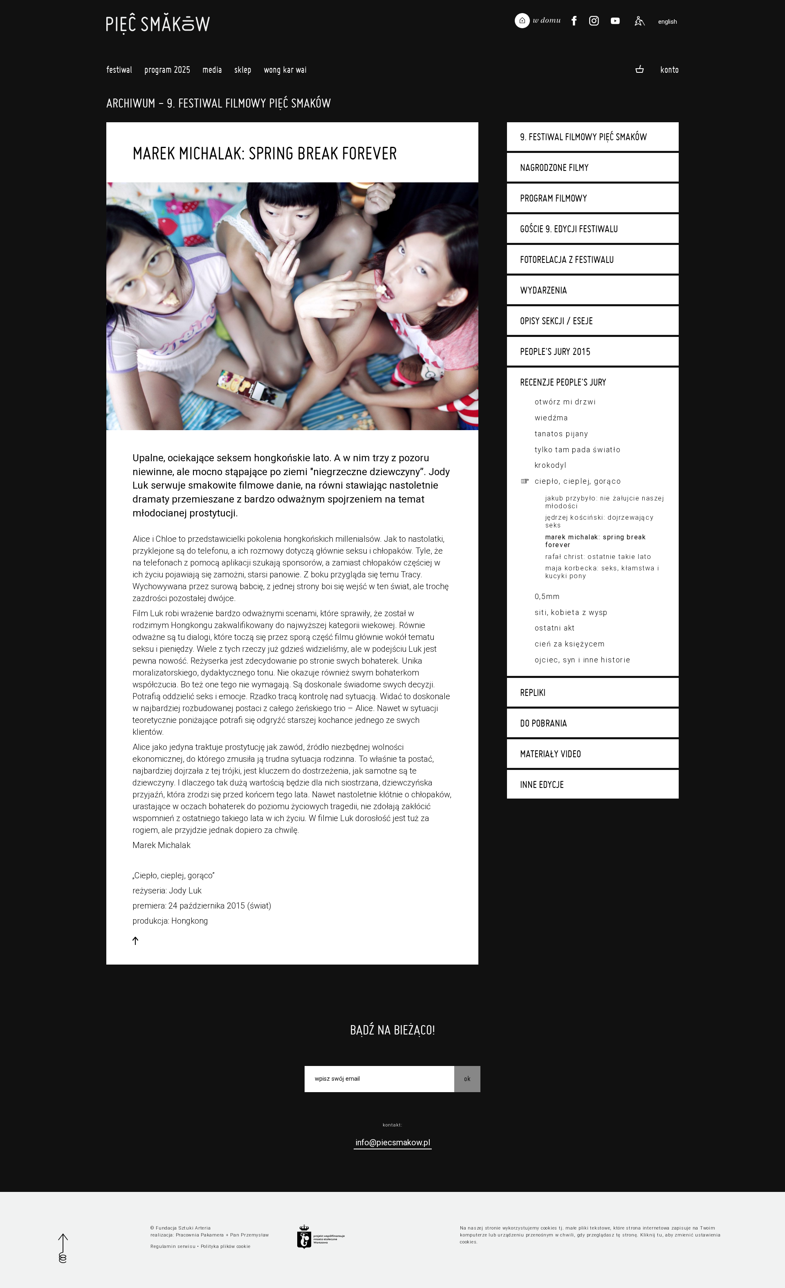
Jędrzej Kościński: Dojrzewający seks (599, 521)
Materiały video (550, 753)
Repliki (532, 692)
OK (467, 1078)
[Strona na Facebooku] (574, 21)
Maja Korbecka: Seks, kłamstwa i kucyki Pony (602, 572)
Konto (669, 69)
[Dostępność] (640, 21)
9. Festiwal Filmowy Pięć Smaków (583, 136)
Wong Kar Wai (285, 69)
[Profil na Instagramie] (594, 21)
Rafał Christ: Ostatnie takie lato (598, 557)
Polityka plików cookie (226, 1246)
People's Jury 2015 (555, 351)
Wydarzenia (543, 290)
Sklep (242, 69)
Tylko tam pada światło (578, 449)
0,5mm (547, 596)
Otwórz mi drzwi (565, 401)
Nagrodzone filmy (554, 167)
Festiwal (119, 69)
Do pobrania (543, 723)
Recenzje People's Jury (563, 382)
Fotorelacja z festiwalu (567, 259)
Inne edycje (542, 784)
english (667, 21)
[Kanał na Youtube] (615, 21)
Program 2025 (167, 69)
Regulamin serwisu (172, 1246)
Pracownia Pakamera (200, 1235)
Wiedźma (551, 417)
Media (212, 69)
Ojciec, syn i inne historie (583, 659)
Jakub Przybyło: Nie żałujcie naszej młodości (604, 502)
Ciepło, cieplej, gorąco (578, 481)
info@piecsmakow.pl (392, 1142)
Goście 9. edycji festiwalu (569, 228)
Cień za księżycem (570, 644)
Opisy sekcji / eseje (556, 320)
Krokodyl (551, 465)
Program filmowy (553, 198)
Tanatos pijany (561, 433)
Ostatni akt (555, 628)
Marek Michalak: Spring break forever (595, 541)
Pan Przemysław (249, 1235)
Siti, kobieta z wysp (571, 612)
